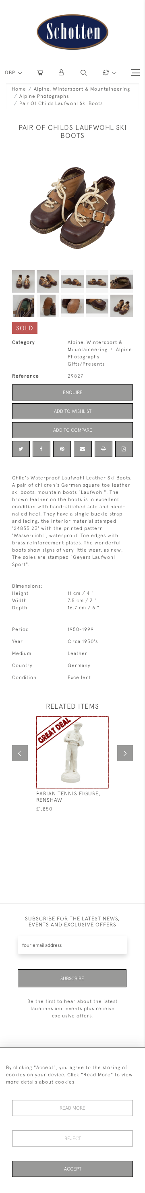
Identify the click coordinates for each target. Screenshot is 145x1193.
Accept (72, 1169)
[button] (62, 72)
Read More (72, 1108)
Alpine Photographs (44, 96)
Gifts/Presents (86, 364)
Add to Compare (72, 430)
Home (19, 89)
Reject (72, 1138)
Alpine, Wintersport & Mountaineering (82, 89)
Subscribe (72, 978)
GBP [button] (11, 72)
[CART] (40, 72)
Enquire (73, 392)
